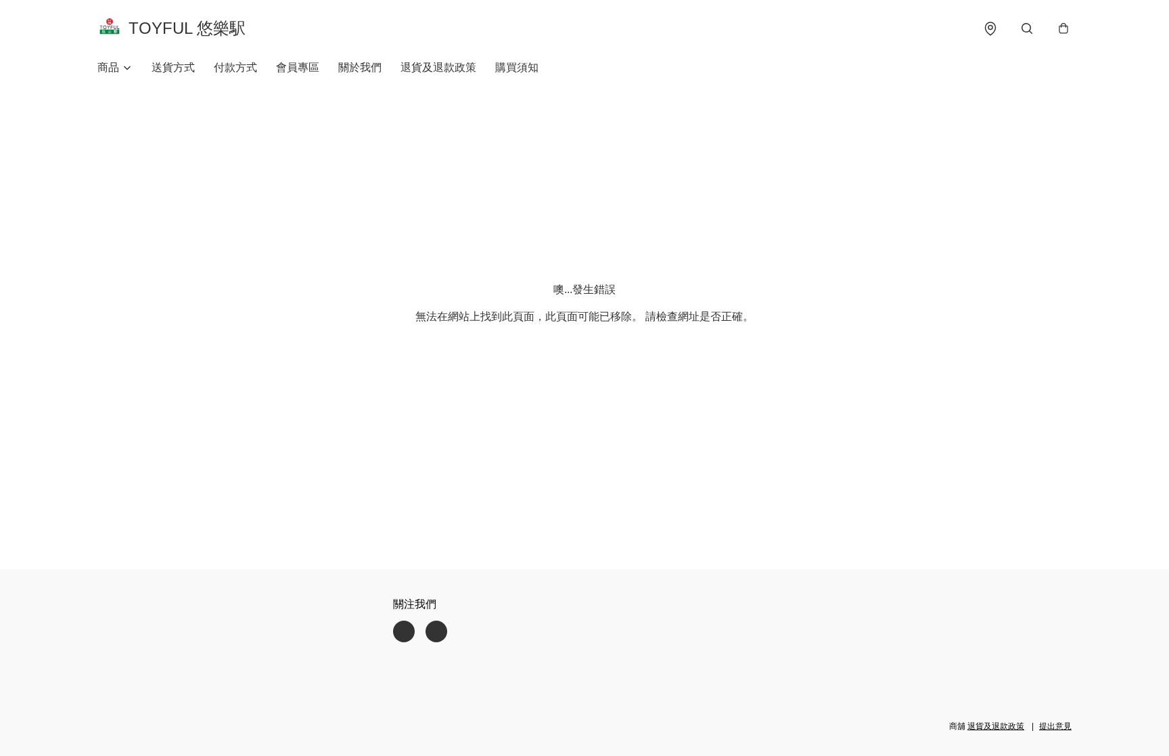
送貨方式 (173, 67)
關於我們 (360, 67)
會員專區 (297, 67)
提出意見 (1055, 726)
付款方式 (235, 67)
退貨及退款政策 (438, 67)
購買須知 (516, 67)
